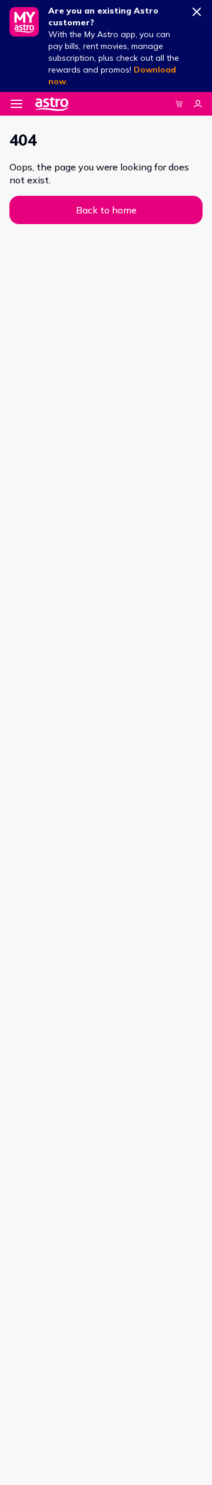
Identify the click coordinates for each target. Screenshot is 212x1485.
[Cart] (179, 104)
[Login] (198, 103)
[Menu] (16, 104)
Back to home (106, 210)
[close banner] (197, 9)
